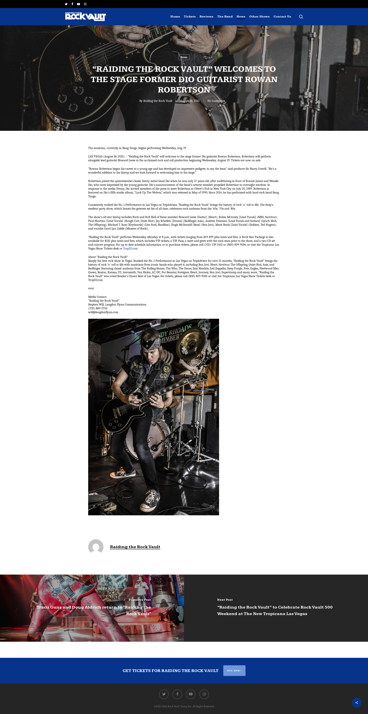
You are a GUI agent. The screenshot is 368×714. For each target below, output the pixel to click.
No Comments (216, 101)
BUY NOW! (234, 670)
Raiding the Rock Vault (157, 101)
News (184, 57)
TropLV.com (130, 248)
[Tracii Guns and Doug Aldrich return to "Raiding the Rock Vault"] (92, 608)
